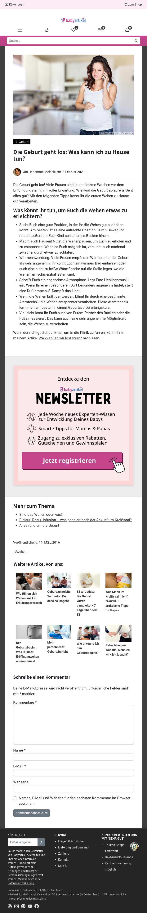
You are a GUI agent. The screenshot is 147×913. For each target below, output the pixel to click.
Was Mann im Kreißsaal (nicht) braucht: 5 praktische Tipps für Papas (116, 601)
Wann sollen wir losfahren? (60, 338)
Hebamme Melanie (42, 172)
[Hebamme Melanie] (17, 172)
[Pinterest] (24, 906)
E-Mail (19, 766)
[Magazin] (11, 906)
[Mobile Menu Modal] (20, 29)
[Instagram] (17, 906)
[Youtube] (31, 906)
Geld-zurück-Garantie (119, 857)
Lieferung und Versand (73, 847)
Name (19, 750)
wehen (21, 552)
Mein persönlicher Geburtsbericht (57, 647)
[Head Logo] (73, 20)
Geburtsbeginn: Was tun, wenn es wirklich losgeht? (117, 650)
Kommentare (25, 702)
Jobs (51, 890)
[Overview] (46, 29)
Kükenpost (15, 4)
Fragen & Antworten (71, 841)
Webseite (20, 782)
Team (59, 890)
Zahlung (63, 853)
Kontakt (63, 859)
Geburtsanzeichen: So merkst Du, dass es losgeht (60, 596)
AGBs (43, 890)
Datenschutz (30, 890)
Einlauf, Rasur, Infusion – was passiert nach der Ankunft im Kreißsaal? (75, 520)
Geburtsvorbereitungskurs (89, 307)
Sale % (62, 866)
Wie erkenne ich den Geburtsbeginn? (88, 648)
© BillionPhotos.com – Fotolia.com (116, 133)
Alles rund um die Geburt (39, 525)
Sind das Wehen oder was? (41, 514)
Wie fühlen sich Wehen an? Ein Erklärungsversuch (29, 598)
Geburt (23, 142)
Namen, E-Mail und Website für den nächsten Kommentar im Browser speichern (74, 801)
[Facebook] (37, 906)
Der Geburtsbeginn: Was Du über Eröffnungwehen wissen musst (27, 652)
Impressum (14, 890)
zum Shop (134, 4)
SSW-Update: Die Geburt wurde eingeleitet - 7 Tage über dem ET (87, 603)
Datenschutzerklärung (21, 883)
